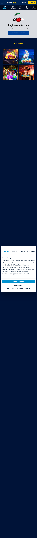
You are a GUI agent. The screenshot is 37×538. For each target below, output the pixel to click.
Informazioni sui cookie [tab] (27, 251)
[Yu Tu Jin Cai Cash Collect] (26, 56)
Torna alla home (18, 33)
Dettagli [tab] (14, 251)
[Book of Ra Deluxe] (26, 72)
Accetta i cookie (18, 281)
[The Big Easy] (10, 72)
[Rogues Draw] (10, 56)
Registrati (32, 3)
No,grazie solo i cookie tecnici (18, 289)
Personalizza (17, 285)
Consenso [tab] (5, 251)
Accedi (24, 3)
